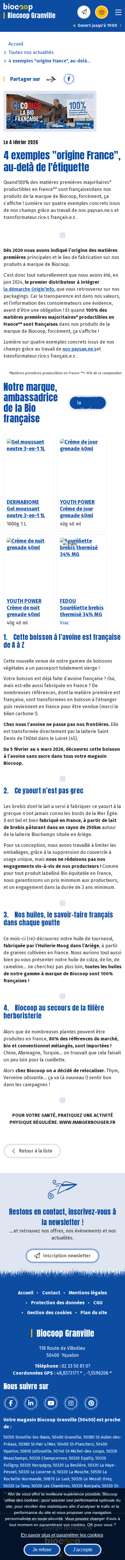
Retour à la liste (35, 1151)
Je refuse (42, 1549)
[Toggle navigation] (118, 14)
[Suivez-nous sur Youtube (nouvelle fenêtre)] (51, 1403)
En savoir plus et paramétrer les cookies (62, 1535)
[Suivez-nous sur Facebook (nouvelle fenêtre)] (10, 1403)
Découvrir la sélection (87, 403)
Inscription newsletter (67, 1255)
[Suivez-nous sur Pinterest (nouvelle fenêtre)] (91, 1403)
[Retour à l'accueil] (18, 7)
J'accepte (82, 1549)
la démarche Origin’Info (28, 289)
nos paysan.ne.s (80, 349)
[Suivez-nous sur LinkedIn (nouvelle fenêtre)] (31, 1403)
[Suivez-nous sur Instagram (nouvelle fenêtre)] (71, 1403)
